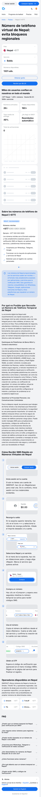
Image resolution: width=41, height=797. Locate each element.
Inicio (3, 20)
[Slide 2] (20, 267)
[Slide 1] (18, 267)
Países (10, 20)
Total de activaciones (11, 127)
